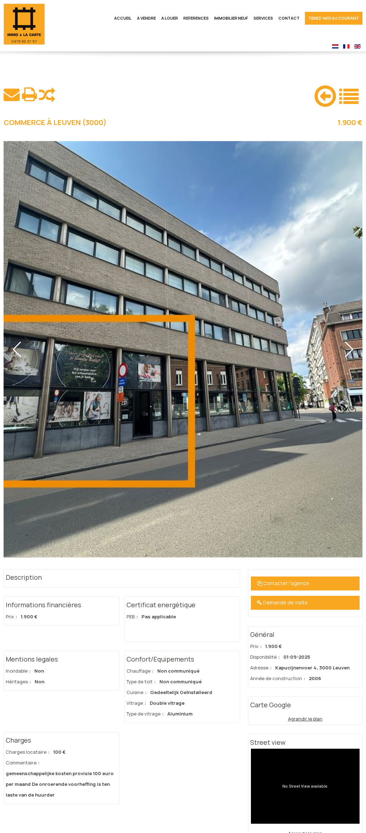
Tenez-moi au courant (333, 18)
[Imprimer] (29, 94)
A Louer (169, 18)
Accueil (123, 18)
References (196, 18)
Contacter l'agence (285, 583)
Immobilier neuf (231, 18)
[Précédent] (325, 94)
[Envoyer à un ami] (12, 94)
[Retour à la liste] (349, 95)
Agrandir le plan (305, 718)
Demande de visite (285, 602)
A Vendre (146, 18)
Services (263, 18)
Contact (289, 18)
